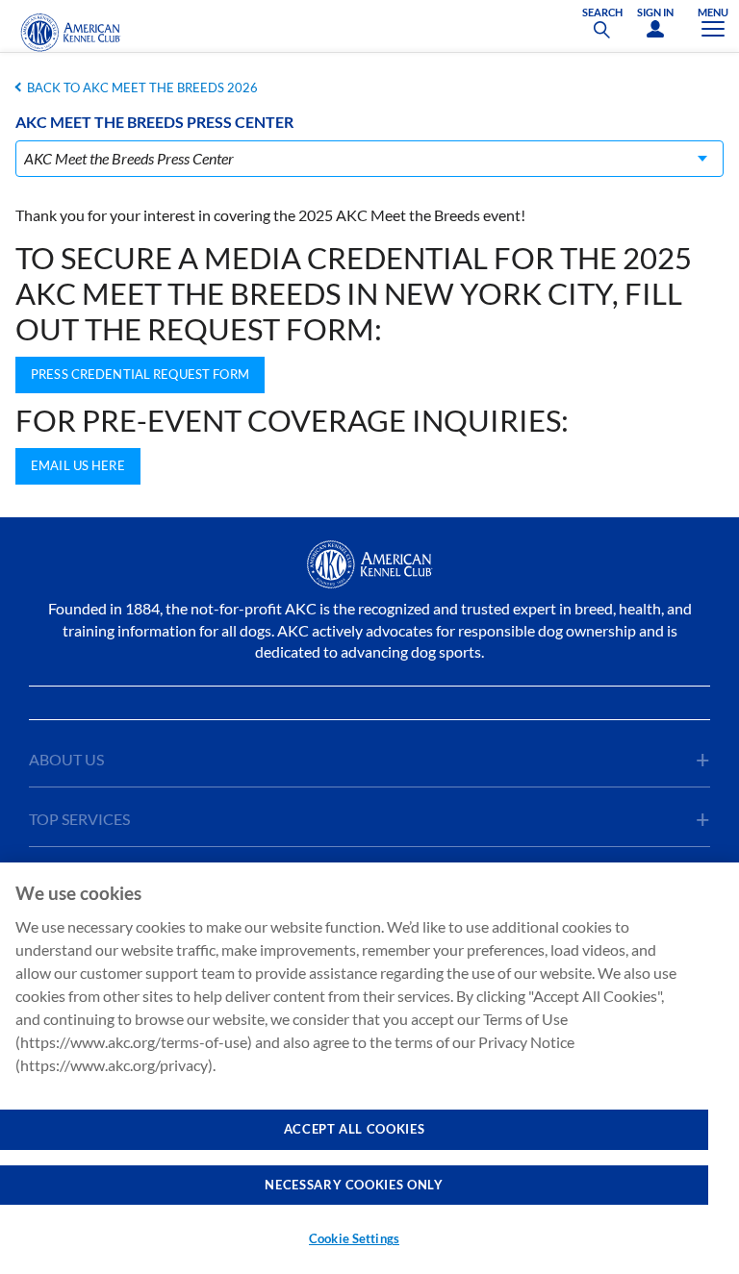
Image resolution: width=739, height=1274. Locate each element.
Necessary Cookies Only (354, 1184)
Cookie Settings (354, 1238)
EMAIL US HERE (78, 465)
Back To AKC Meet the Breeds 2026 (142, 87)
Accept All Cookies (354, 1129)
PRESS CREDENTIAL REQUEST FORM (140, 374)
